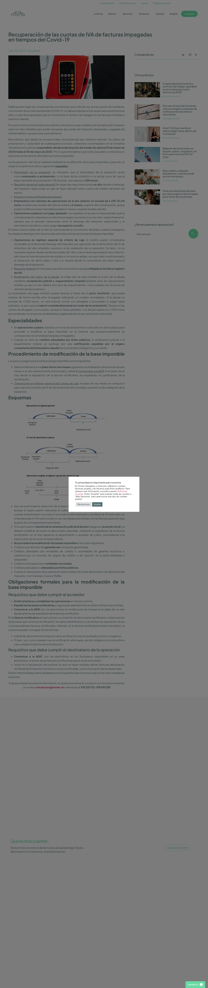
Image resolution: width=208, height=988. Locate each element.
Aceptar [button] (97, 504)
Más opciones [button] (83, 504)
